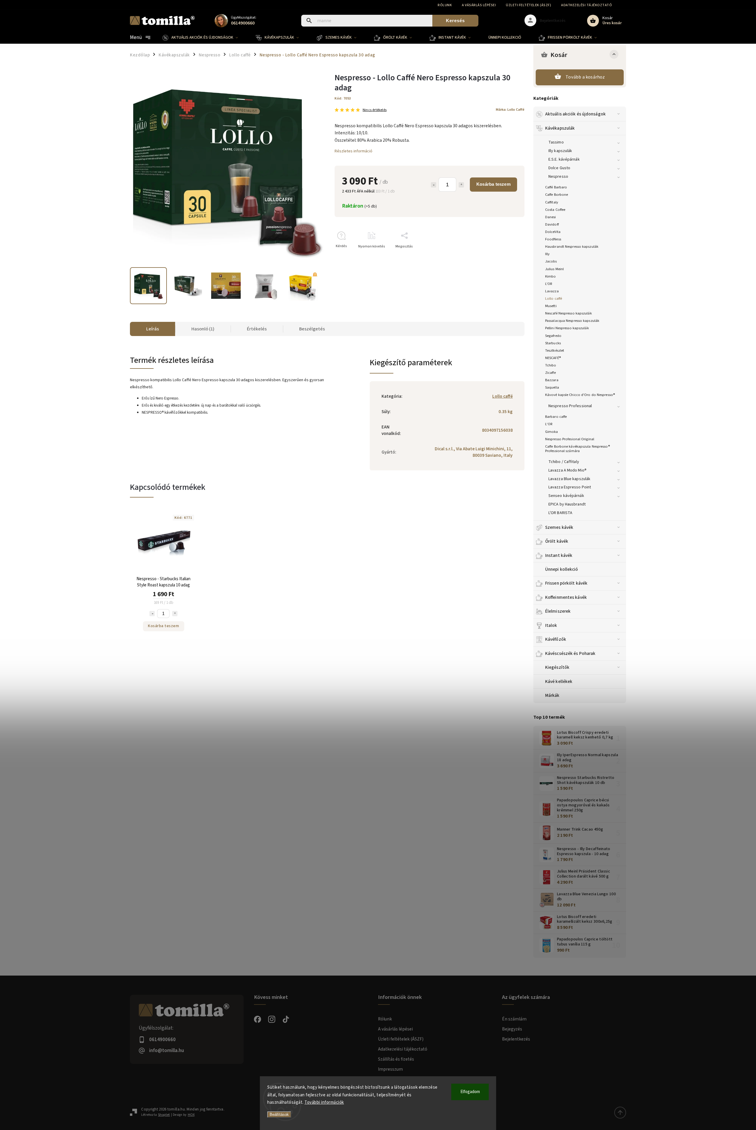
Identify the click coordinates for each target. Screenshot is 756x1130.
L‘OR (549, 424)
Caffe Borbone (556, 194)
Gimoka (551, 431)
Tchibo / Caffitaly (563, 462)
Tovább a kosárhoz (585, 77)
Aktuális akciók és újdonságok (575, 114)
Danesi (550, 217)
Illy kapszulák (560, 151)
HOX (191, 1114)
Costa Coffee (555, 209)
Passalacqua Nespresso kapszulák (572, 320)
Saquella (552, 387)
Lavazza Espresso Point (569, 487)
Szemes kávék (559, 527)
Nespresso (558, 177)
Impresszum (390, 1069)
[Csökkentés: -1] (433, 184)
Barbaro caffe (556, 416)
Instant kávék (558, 555)
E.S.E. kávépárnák (564, 159)
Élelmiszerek (558, 611)
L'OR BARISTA (560, 513)
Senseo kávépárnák (566, 496)
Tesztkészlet (554, 350)
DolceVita (553, 231)
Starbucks (553, 343)
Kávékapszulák (560, 128)
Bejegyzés (512, 1029)
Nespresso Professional (570, 406)
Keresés (455, 20)
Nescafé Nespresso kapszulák (568, 313)
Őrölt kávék (556, 541)
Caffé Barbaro (556, 187)
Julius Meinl (554, 269)
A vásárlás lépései (479, 5)
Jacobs (551, 261)
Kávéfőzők (555, 639)
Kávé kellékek (558, 681)
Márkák (552, 695)
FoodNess (553, 239)
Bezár (506, 256)
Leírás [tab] (152, 329)
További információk (324, 1102)
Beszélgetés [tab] (312, 329)
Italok (551, 625)
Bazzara (551, 380)
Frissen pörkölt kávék (566, 583)
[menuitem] (204, 37)
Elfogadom (470, 1092)
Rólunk (445, 5)
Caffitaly (551, 202)
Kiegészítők (557, 667)
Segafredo (553, 335)
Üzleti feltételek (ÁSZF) (528, 5)
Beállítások (279, 1114)
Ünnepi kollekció (561, 569)
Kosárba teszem (493, 184)
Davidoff (552, 224)
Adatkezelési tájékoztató (586, 5)
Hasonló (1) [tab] (202, 329)
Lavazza (552, 291)
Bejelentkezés (516, 1039)
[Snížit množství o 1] (152, 613)
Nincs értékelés (375, 110)
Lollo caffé (553, 298)
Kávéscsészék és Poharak (570, 653)
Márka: (510, 109)
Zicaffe (550, 372)
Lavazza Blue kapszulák (569, 479)
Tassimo (556, 142)
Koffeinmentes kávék (566, 597)
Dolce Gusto (559, 168)
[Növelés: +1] (461, 184)
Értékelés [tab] (257, 329)
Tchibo (550, 365)
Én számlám (514, 1019)
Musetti (551, 306)
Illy (547, 254)
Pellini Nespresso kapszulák (567, 328)
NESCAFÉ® (553, 358)
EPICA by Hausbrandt (567, 504)
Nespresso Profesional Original (569, 439)
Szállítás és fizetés (396, 1059)
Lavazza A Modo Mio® (567, 470)
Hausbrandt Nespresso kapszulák (571, 246)
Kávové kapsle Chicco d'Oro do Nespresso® (580, 394)
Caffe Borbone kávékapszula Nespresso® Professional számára (577, 449)
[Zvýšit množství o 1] (174, 613)
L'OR (548, 283)
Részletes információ (353, 151)
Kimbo (550, 276)
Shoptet (164, 1114)
